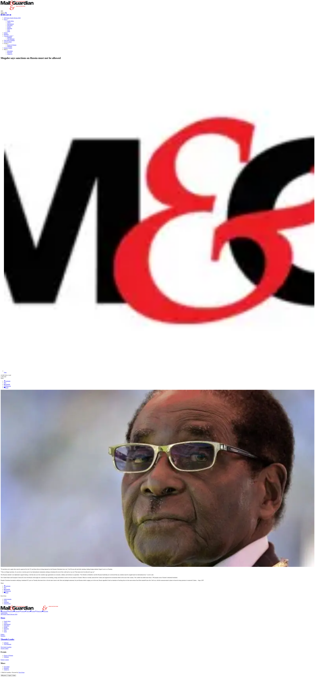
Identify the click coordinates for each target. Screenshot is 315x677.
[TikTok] (6, 15)
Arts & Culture (4, 648)
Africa (5, 622)
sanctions (6, 602)
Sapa (5, 372)
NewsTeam (21, 672)
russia (5, 600)
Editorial (6, 642)
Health (5, 627)
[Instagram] (2, 15)
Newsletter (7, 666)
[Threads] (5, 15)
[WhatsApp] (9, 15)
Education (6, 625)
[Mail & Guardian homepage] (157, 5)
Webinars (6, 657)
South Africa (7, 621)
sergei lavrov (7, 603)
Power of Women (8, 655)
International (7, 624)
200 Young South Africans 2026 (9, 614)
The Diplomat (7, 644)
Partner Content (5, 659)
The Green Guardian (6, 647)
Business (3, 636)
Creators (5, 613)
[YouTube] (10, 15)
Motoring (6, 628)
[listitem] (4, 611)
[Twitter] (8, 15)
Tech (5, 630)
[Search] (6, 13)
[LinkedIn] (4, 15)
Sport (5, 631)
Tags (2, 613)
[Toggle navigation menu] (2, 11)
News (3, 618)
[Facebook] (1, 15)
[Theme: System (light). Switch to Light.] (3, 13)
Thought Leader (7, 639)
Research (6, 668)
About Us (6, 669)
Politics (2, 634)
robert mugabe (7, 599)
